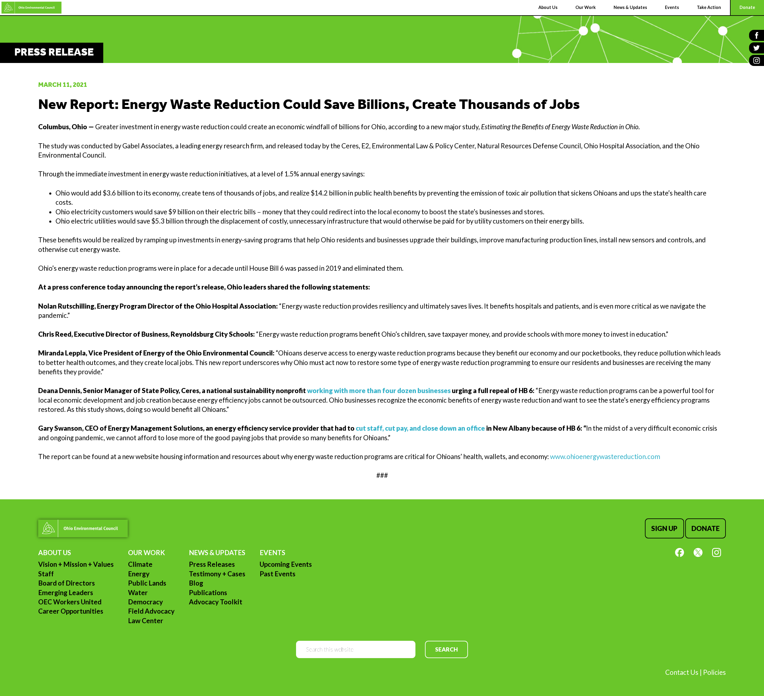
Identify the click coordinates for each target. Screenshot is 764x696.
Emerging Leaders (65, 593)
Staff (46, 574)
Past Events (277, 574)
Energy (139, 574)
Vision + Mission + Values (76, 564)
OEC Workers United (69, 602)
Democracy (145, 602)
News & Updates (217, 553)
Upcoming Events (286, 564)
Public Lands (147, 583)
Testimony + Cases (217, 574)
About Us (54, 553)
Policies (714, 672)
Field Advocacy (151, 611)
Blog (196, 583)
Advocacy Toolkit (215, 602)
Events (272, 553)
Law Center (145, 621)
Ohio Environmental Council (31, 7)
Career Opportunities (70, 611)
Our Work (146, 553)
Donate (705, 528)
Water (138, 593)
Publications (208, 593)
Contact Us (681, 672)
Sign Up (664, 528)
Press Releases (212, 564)
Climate (140, 564)
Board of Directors (66, 583)
